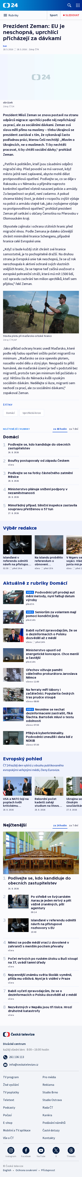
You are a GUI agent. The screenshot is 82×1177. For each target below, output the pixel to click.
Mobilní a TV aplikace (17, 1130)
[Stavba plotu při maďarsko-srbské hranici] (41, 312)
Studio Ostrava (52, 1100)
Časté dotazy (51, 1130)
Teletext (8, 1100)
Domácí (10, 413)
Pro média (49, 1077)
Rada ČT (48, 1107)
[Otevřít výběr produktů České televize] (78, 5)
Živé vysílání (11, 1085)
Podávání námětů (54, 1123)
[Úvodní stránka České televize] (19, 1034)
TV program (11, 1077)
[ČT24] (10, 5)
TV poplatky (11, 1092)
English (7, 1170)
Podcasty (9, 1107)
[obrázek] (41, 77)
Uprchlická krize (32, 413)
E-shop (7, 1123)
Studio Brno (50, 1092)
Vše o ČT (8, 1138)
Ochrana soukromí (26, 1170)
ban (5, 45)
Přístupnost (48, 1170)
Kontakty (49, 1138)
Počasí (7, 1115)
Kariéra (47, 1115)
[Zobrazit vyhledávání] (69, 5)
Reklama (48, 1085)
